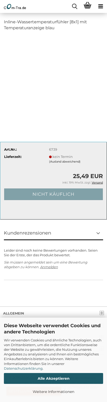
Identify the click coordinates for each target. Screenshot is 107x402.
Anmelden (49, 267)
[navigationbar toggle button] (100, 6)
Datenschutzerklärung (23, 368)
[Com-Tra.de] (13, 6)
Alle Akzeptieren (54, 378)
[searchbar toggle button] (74, 6)
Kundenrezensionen (27, 233)
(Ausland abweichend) (65, 161)
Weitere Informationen (53, 391)
